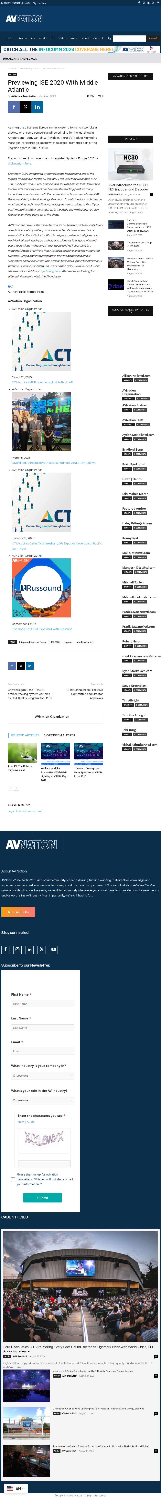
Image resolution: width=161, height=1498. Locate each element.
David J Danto (132, 479)
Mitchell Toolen (133, 582)
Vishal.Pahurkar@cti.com (139, 745)
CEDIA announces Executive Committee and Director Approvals (85, 694)
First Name (19, 994)
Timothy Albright (134, 715)
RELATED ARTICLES (25, 735)
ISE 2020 (55, 641)
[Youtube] (158, 3)
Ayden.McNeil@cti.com (138, 435)
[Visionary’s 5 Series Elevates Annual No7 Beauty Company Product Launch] (26, 1386)
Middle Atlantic (84, 641)
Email (15, 1042)
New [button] (21, 1122)
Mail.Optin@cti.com (136, 553)
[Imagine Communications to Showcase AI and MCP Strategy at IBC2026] (116, 224)
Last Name (19, 1018)
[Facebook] (139, 3)
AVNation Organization (23, 95)
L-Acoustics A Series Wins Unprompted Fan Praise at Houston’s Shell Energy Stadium (98, 1408)
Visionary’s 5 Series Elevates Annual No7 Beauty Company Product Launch (93, 1371)
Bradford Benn (132, 449)
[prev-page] (10, 788)
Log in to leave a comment (25, 811)
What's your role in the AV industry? (39, 1091)
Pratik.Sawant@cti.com (138, 626)
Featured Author (134, 508)
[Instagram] (143, 3)
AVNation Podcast (135, 405)
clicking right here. (20, 163)
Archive (12, 68)
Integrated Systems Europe (33, 641)
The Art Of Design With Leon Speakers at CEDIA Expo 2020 (88, 772)
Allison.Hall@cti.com (136, 376)
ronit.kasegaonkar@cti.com (141, 656)
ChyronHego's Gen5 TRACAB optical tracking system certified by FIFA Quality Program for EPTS (30, 694)
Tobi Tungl (129, 730)
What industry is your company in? (38, 1066)
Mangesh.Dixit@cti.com (138, 567)
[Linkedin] (148, 3)
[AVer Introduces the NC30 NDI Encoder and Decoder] (130, 164)
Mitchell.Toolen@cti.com (139, 597)
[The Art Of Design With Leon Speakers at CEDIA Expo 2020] (88, 754)
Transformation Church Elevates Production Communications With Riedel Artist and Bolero (101, 1446)
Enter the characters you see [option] (40, 1116)
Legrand (68, 641)
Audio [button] (31, 1122)
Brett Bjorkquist (133, 464)
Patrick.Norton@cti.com (139, 612)
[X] (153, 3)
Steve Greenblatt (134, 686)
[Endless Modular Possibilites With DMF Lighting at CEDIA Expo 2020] (55, 754)
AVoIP (56, 1376)
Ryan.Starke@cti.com (137, 671)
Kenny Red (130, 538)
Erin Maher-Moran (135, 494)
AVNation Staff (115, 194)
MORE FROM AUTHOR (59, 735)
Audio (7, 1356)
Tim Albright (130, 700)
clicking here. (52, 271)
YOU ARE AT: (10, 58)
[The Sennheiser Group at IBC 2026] (116, 245)
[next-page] (16, 788)
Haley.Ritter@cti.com (137, 523)
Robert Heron (132, 641)
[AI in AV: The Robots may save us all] (22, 753)
